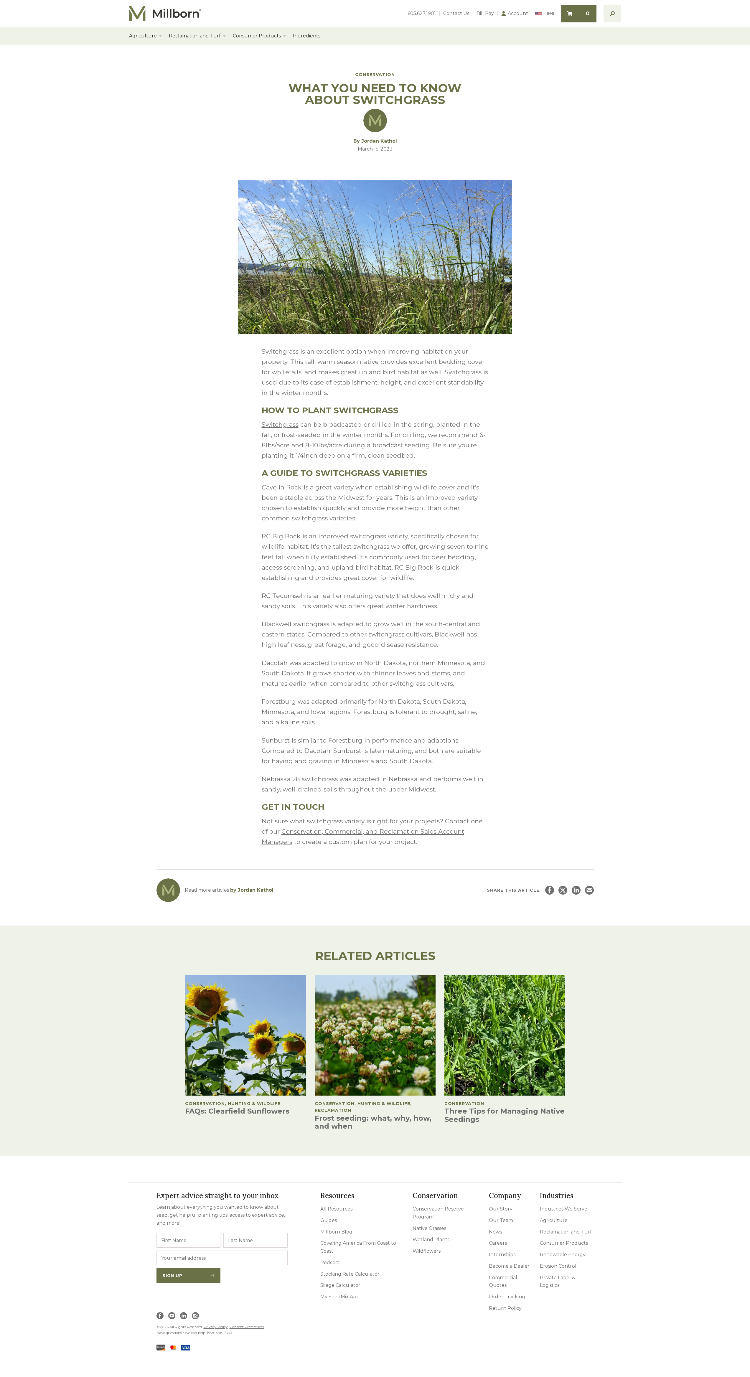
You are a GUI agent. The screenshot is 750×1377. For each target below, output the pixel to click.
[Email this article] (589, 890)
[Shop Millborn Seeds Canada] (550, 14)
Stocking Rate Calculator (350, 1274)
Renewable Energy (563, 1254)
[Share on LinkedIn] (576, 890)
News (495, 1232)
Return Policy (505, 1308)
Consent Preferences (247, 1327)
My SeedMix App (340, 1297)
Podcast (329, 1262)
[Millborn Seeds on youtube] (171, 1315)
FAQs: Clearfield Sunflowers (237, 1111)
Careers (498, 1243)
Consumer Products (257, 36)
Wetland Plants (431, 1239)
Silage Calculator (340, 1285)
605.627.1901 (422, 13)
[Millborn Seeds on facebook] (160, 1315)
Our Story (500, 1209)
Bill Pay (485, 13)
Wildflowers (427, 1251)
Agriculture (143, 36)
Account (518, 13)
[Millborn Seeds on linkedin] (183, 1315)
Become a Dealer (509, 1266)
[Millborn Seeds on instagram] (195, 1315)
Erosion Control (558, 1266)
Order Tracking (507, 1297)
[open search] (612, 13)
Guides (328, 1220)
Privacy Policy (216, 1327)
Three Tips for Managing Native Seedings (504, 1115)
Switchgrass (280, 424)
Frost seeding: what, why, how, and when (373, 1122)
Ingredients (306, 36)
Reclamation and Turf (195, 36)
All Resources (336, 1209)
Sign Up (172, 1275)
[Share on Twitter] (562, 890)
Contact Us (456, 13)
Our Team (501, 1220)
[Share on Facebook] (549, 890)
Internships (502, 1254)
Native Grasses (429, 1228)
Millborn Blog (336, 1232)
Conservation (375, 74)
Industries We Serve (563, 1209)
